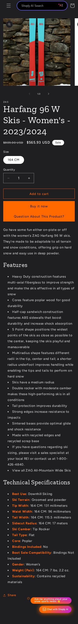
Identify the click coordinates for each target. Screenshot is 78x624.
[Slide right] (48, 94)
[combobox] (42, 5)
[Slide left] (29, 94)
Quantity (9, 169)
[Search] (62, 6)
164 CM (14, 160)
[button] (8, 5)
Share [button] (12, 595)
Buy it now (39, 206)
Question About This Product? (39, 216)
